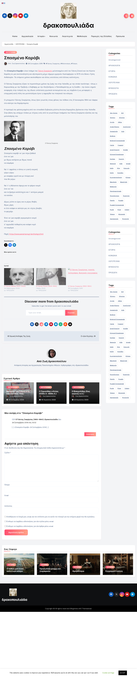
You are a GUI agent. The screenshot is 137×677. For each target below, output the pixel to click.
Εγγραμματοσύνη (114, 571)
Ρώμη (119, 210)
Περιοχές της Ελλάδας (101, 36)
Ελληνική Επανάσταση (117, 154)
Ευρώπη (121, 159)
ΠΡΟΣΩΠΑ (113, 94)
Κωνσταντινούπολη (116, 177)
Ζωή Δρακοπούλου (18, 63)
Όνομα (7, 485)
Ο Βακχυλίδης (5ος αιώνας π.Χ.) (81, 392)
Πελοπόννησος (114, 196)
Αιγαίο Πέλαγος (114, 127)
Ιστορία (41, 36)
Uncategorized (114, 60)
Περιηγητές (126, 196)
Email (6, 495)
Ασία (122, 131)
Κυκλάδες (120, 173)
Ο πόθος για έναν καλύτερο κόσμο (15, 570)
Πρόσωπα (120, 36)
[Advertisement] (64, 644)
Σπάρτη (127, 210)
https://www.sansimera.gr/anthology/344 (26, 234)
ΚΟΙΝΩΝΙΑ (113, 77)
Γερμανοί (120, 145)
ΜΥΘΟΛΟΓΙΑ (114, 88)
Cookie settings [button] (108, 673)
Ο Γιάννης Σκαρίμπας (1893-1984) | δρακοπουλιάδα (37, 419)
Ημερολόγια (78, 571)
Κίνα (118, 168)
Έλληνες (112, 118)
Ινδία (120, 164)
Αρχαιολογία (27, 36)
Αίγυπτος (122, 118)
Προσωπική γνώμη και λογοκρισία (50, 570)
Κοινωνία (54, 36)
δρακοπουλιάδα (68, 25)
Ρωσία (112, 210)
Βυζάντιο (112, 136)
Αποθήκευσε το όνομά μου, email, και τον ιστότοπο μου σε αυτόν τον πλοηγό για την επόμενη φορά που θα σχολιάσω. (50, 517)
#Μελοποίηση (65, 64)
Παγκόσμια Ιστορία (115, 191)
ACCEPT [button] (122, 673)
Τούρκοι (112, 214)
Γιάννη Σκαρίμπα (45, 71)
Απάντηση (90, 434)
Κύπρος (128, 177)
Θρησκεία (113, 164)
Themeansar (87, 608)
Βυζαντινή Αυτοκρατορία (117, 141)
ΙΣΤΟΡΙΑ (112, 71)
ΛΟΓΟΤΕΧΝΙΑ (10, 52)
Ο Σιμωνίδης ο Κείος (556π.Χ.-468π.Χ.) (48, 392)
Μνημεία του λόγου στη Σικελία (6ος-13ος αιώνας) (17, 393)
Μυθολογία (82, 36)
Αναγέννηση (127, 127)
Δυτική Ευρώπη (114, 150)
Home (14, 36)
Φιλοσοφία (121, 214)
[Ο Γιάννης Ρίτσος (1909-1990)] (51, 276)
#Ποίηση (74, 64)
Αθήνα (120, 122)
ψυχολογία (125, 219)
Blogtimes (74, 608)
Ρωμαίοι (120, 200)
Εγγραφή (71, 313)
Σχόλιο (7, 453)
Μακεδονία (113, 182)
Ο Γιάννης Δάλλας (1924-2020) (15, 286)
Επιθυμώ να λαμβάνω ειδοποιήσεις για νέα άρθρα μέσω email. (29, 526)
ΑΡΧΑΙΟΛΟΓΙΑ (114, 65)
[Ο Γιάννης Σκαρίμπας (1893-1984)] (83, 276)
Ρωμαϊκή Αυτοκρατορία (117, 205)
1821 (122, 113)
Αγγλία (112, 122)
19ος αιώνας (113, 113)
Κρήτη (112, 173)
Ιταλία (111, 168)
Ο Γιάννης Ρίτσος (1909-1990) (46, 286)
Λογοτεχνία (67, 36)
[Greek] (4, 3)
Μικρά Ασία (123, 182)
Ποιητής (112, 200)
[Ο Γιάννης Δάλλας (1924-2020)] (19, 276)
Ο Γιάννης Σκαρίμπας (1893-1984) (80, 286)
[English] (3, 3)
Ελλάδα (125, 150)
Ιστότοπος (8, 506)
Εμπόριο (112, 159)
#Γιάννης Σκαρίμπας (53, 64)
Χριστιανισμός (114, 219)
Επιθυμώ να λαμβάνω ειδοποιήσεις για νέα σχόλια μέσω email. (30, 521)
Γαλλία (112, 145)
